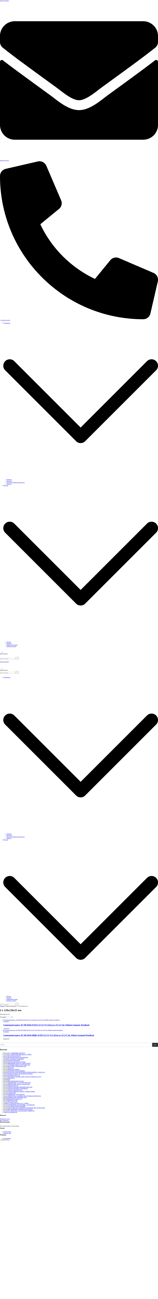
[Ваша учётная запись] (1, 650)
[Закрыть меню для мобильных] (0, 674)
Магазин (5, 485)
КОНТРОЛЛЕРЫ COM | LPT (11, 1075)
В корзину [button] (6, 1021)
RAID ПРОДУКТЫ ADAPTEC (12, 1056)
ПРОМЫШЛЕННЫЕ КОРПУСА (12, 1099)
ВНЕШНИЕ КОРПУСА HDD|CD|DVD (19, 1063)
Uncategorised (7, 1138)
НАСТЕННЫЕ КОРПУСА (10, 1085)
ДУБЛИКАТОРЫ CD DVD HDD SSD (19, 1065)
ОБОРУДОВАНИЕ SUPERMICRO (18, 1088)
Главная (2, 1006)
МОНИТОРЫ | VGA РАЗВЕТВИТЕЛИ (19, 1082)
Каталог (9, 642)
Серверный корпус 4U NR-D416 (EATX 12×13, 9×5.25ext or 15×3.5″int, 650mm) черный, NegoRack (46, 1025)
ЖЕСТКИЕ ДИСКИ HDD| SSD (17, 1066)
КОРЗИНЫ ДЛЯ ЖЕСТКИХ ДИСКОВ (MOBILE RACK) (24, 1076)
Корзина (9, 643)
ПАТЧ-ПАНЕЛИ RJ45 (9, 1093)
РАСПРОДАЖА (12, 1102)
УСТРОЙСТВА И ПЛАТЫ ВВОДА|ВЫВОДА (21, 1110)
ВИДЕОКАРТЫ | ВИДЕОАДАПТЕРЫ (14, 1062)
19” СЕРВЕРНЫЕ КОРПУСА (16, 1053)
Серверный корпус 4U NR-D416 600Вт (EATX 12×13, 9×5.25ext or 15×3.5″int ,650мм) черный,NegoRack (48, 1035)
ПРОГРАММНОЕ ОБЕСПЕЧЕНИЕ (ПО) (15, 1097)
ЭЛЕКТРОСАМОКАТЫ (10, 1112)
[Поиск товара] (1, 656)
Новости (9, 484)
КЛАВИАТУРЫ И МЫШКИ (16, 1071)
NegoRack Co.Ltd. (5, 1119)
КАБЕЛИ (11, 1068)
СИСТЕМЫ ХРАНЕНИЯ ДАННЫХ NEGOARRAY (18, 1109)
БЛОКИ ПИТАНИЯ (14, 1060)
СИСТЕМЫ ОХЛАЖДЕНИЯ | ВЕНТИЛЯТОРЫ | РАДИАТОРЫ (26, 1108)
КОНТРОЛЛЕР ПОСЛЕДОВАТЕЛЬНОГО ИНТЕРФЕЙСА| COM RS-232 (24, 1072)
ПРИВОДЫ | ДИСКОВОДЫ (16, 1094)
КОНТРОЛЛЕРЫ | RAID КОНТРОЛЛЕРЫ (20, 1073)
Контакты (9, 481)
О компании (6, 323)
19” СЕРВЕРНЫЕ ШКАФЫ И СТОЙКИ (19, 1054)
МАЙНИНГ (6, 1079)
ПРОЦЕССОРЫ (13, 1100)
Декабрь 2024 (7, 1131)
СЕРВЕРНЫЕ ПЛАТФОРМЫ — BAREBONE (21, 1105)
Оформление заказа (12, 645)
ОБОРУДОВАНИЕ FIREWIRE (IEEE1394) (20, 1087)
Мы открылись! (4, 1120)
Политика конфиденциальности (16, 482)
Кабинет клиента (11, 646)
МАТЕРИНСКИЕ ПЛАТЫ (16, 1081)
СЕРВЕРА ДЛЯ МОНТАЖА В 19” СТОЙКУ (16, 1103)
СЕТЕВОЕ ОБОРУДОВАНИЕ (17, 1106)
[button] (0, 1042)
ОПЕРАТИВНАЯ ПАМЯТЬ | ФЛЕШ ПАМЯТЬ (21, 1091)
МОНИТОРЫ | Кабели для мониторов (19, 1084)
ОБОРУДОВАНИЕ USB (15, 1090)
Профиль (9, 479)
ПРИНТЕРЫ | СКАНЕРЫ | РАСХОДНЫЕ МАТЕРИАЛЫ (24, 1096)
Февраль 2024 (7, 1133)
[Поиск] (155, 1045)
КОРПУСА (11, 1078)
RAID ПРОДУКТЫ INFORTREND (18, 1057)
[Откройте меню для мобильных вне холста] (0, 660)
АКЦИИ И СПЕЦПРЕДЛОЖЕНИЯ (13, 1059)
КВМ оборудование (14, 1069)
